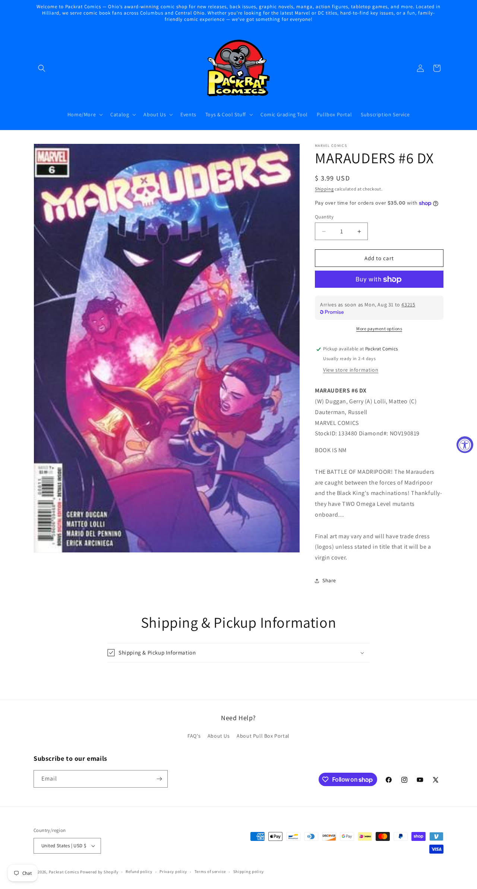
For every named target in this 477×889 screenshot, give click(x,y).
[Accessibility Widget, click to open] (465, 444)
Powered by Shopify (99, 871)
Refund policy (139, 871)
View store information (350, 369)
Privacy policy (173, 871)
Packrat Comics (64, 871)
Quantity (324, 217)
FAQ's (193, 736)
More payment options (379, 329)
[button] (42, 68)
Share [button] (329, 580)
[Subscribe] (159, 779)
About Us (219, 736)
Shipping (324, 189)
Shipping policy (248, 871)
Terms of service (210, 871)
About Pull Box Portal (263, 736)
